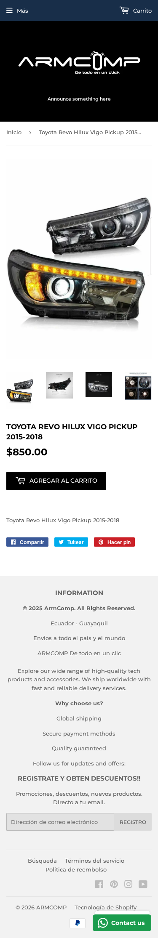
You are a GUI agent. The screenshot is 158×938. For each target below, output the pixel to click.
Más (22, 10)
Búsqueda (42, 860)
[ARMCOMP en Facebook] (99, 885)
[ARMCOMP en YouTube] (143, 885)
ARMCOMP (51, 907)
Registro (133, 822)
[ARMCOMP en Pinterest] (114, 885)
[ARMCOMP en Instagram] (128, 885)
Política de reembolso (76, 869)
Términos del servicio (94, 860)
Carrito (141, 10)
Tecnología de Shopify (106, 907)
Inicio (13, 132)
